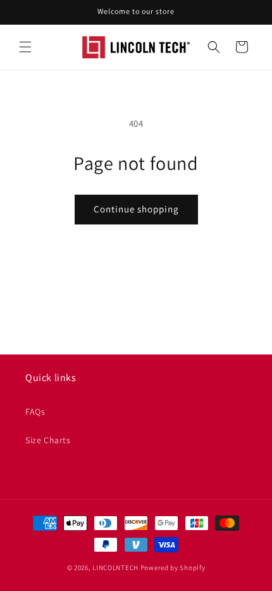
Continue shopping (136, 209)
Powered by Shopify (173, 567)
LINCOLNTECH (115, 567)
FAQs (35, 411)
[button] (25, 47)
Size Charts (48, 440)
